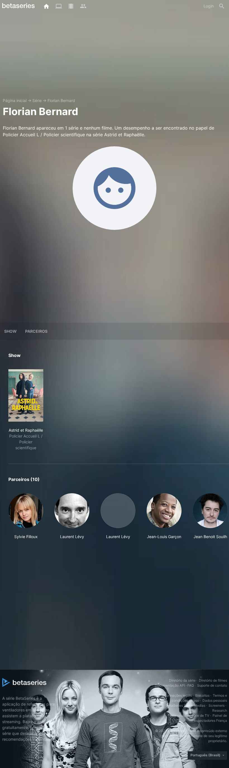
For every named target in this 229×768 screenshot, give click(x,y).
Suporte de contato (212, 685)
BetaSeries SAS (178, 705)
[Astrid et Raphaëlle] (25, 395)
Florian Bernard (61, 100)
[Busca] (221, 6)
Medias (199, 705)
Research (219, 710)
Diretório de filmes (213, 680)
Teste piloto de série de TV (188, 715)
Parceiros (36, 331)
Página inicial (15, 100)
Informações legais (177, 695)
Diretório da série (182, 680)
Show (10, 331)
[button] (25, 519)
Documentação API (170, 685)
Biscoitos (202, 695)
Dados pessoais (214, 700)
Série (37, 100)
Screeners (217, 705)
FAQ (190, 685)
